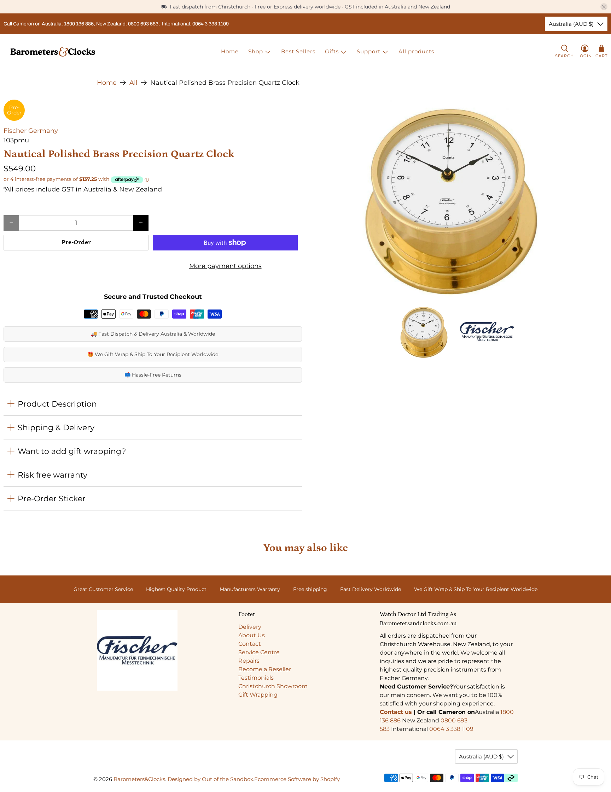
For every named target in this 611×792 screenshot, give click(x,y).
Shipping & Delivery (56, 427)
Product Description (57, 403)
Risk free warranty (52, 474)
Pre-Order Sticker (52, 498)
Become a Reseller (264, 669)
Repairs (249, 660)
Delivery (249, 626)
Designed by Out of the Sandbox (210, 779)
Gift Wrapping (258, 694)
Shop (255, 51)
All (133, 82)
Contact (249, 643)
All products (416, 51)
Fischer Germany (31, 131)
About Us (251, 635)
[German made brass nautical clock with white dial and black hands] (458, 198)
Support (368, 51)
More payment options (225, 266)
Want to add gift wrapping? (72, 451)
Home (230, 51)
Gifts (332, 51)
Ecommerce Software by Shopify (297, 779)
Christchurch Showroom (273, 686)
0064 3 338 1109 (451, 729)
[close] (603, 6)
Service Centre (259, 652)
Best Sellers (298, 51)
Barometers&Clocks (139, 779)
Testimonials (256, 677)
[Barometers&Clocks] (52, 52)
